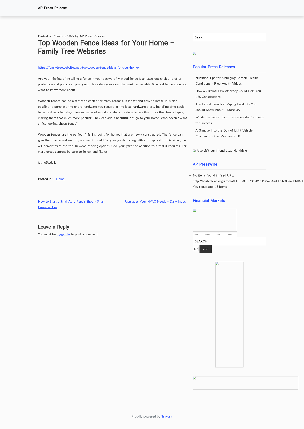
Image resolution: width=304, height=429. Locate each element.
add (205, 249)
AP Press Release (52, 8)
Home (60, 179)
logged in (63, 234)
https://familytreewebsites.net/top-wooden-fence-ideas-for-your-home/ (88, 67)
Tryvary (166, 416)
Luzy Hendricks (237, 150)
